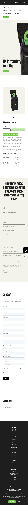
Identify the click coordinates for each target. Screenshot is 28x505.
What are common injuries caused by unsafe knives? (11, 271)
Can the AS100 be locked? (9, 230)
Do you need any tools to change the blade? (11, 222)
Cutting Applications (14, 442)
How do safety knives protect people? (11, 261)
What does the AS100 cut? (9, 243)
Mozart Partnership (14, 455)
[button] (3, 2)
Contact (23, 2)
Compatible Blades (7, 13)
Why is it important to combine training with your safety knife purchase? (12, 256)
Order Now (5, 16)
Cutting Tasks (12, 10)
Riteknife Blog (14, 457)
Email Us (14, 479)
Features (5, 10)
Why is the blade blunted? (9, 226)
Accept (12, 501)
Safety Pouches (10, 22)
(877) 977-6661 (7, 410)
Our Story (14, 452)
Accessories (16, 13)
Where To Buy (14, 447)
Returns (14, 477)
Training (19, 10)
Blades (14, 439)
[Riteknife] (14, 2)
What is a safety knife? (8, 247)
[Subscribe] (21, 493)
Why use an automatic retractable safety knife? (12, 208)
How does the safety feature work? (11, 216)
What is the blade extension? (9, 212)
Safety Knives (14, 436)
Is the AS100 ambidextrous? (9, 234)
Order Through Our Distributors (10, 134)
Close (19, 501)
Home (4, 22)
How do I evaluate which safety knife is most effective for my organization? (12, 266)
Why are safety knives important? (10, 251)
